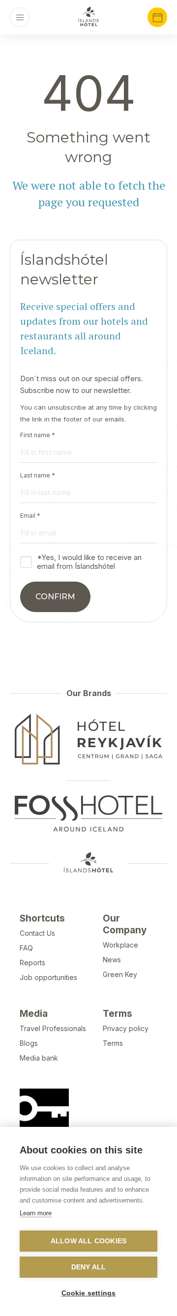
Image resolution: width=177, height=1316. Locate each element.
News (112, 959)
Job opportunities (48, 977)
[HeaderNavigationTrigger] (20, 17)
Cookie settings (88, 1293)
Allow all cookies (88, 1241)
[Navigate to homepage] (88, 17)
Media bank (39, 1058)
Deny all (88, 1267)
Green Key (120, 974)
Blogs (29, 1043)
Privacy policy (125, 1028)
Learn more (36, 1213)
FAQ (26, 948)
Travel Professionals (53, 1028)
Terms (113, 1043)
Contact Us (37, 933)
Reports (32, 962)
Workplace (120, 945)
